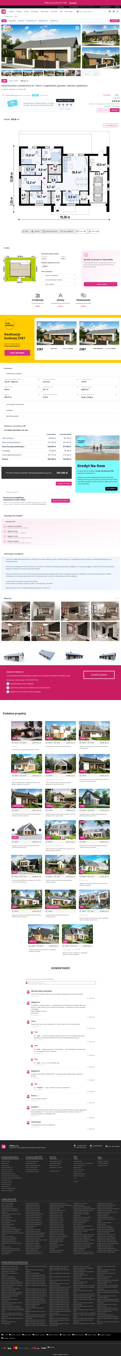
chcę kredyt (111, 489)
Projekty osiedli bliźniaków (8, 1227)
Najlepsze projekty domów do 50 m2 (59, 1292)
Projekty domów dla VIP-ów (8, 1240)
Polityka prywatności (103, 1163)
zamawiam (114, 21)
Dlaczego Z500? (78, 1161)
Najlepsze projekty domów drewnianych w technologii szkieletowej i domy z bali (12, 1283)
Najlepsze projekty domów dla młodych (107, 1285)
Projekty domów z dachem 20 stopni (82, 1236)
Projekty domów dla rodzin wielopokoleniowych (56, 1207)
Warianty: (4, 89)
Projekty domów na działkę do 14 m (106, 1240)
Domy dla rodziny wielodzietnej (9, 1176)
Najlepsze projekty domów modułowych (84, 1318)
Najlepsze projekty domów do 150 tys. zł (36, 1289)
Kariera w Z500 (78, 1171)
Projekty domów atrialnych (32, 1245)
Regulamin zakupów (103, 1161)
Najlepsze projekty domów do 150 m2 (35, 1280)
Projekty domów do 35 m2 (56, 1214)
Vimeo (29, 1335)
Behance (81, 1335)
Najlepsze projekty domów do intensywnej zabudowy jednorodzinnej (107, 1315)
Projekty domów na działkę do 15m (106, 1234)
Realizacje (43, 21)
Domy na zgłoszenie (6, 1205)
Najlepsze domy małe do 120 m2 (10, 1268)
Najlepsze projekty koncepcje (81, 1266)
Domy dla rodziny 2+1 (7, 1167)
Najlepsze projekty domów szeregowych (84, 1296)
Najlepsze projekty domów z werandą (107, 1290)
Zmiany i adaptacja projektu (33, 1165)
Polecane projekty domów (56, 1240)
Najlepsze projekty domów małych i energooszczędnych (106, 1296)
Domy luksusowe (6, 1247)
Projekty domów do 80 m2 (32, 1203)
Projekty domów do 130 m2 (56, 1227)
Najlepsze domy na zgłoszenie (9, 1266)
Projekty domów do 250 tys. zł (33, 1219)
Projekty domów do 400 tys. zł (105, 1247)
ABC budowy (44, 11)
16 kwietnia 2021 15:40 (39, 1065)
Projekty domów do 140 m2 (56, 1229)
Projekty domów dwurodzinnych (105, 1229)
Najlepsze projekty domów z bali (34, 1297)
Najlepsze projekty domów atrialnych (35, 1323)
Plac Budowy (8, 29)
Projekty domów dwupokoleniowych (83, 1210)
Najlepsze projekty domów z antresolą (35, 1301)
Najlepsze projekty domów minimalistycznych (104, 1283)
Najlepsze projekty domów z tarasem (35, 1322)
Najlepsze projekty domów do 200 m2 (35, 1282)
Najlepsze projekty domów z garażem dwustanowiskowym (83, 1272)
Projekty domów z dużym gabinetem (106, 1241)
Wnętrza (54, 21)
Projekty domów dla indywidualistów (11, 1229)
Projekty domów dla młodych (104, 1207)
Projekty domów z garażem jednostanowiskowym (56, 1251)
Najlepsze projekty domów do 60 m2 (59, 1294)
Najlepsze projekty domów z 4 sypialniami (84, 1313)
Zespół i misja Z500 (79, 1169)
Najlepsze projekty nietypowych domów (108, 1299)
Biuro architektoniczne (80, 1165)
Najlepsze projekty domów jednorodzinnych (8, 1322)
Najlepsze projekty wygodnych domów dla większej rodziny (11, 1303)
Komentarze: (13, 89)
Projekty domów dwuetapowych (81, 1207)
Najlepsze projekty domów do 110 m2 (59, 1301)
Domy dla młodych (6, 1184)
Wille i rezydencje (78, 1224)
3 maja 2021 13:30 (35, 996)
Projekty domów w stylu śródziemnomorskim (79, 1249)
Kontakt (76, 1181)
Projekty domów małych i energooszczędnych (103, 1214)
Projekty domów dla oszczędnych (10, 1231)
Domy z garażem (5, 1222)
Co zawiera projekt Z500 (32, 1161)
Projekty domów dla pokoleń (9, 1238)
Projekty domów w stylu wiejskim (82, 1247)
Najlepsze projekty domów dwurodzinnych (104, 1312)
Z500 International (54, 1171)
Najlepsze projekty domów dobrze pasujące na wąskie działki (10, 1289)
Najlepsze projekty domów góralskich (35, 1299)
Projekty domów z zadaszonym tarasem (108, 1243)
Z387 (3, 21)
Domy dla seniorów (6, 1182)
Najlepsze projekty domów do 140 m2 (59, 1306)
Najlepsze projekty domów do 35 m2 (59, 1290)
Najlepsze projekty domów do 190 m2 (59, 1297)
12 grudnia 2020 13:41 (36, 1026)
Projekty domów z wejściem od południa (84, 1229)
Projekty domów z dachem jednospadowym (104, 1223)
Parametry (12, 21)
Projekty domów (9, 16)
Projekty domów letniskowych (57, 1234)
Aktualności (34, 11)
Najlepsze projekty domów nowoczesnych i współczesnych (10, 1279)
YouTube (18, 1335)
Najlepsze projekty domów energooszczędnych (32, 1305)
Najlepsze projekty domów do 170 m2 (59, 1296)
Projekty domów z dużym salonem (106, 1238)
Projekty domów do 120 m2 (32, 1207)
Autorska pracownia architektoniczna (84, 1163)
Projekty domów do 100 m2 (32, 1205)
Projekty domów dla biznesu (9, 1241)
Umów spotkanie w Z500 (32, 1171)
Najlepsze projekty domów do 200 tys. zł (36, 1290)
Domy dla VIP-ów (5, 1186)
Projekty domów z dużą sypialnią (106, 1252)
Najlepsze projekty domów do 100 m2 (35, 1276)
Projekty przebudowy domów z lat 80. (107, 1212)
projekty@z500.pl (97, 1146)
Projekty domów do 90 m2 (56, 1212)
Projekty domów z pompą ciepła (81, 1217)
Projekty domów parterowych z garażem (84, 1240)
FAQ (75, 1178)
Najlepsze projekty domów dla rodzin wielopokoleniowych (59, 1284)
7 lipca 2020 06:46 (35, 1078)
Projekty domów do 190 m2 (56, 1221)
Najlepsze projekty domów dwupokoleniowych (80, 1283)
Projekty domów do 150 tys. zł (33, 1215)
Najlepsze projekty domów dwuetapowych (80, 1276)
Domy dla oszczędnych (7, 1190)
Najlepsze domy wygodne (32, 1273)
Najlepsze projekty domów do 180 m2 (59, 1303)
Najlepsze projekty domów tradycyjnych (12, 1292)
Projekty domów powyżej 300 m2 (34, 1214)
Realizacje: (21, 89)
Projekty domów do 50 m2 (56, 1215)
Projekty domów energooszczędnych (35, 1233)
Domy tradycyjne (5, 1226)
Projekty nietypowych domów (105, 1217)
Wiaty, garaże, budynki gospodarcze (83, 1226)
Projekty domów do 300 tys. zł (33, 1221)
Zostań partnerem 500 (55, 1161)
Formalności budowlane (32, 1169)
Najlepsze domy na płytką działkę (82, 1297)
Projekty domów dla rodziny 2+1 (33, 1252)
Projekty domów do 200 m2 (32, 1210)
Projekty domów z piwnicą (32, 1241)
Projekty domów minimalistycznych (106, 1205)
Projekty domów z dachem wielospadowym (80, 1232)
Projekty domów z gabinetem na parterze (84, 1208)
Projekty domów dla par (7, 1236)
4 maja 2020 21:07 (35, 1100)
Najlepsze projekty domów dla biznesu (11, 1313)
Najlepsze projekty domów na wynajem (107, 1280)
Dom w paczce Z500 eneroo (8, 1221)
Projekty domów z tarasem (32, 1243)
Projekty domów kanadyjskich (33, 1224)
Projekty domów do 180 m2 (56, 1226)
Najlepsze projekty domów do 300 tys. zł (36, 1294)
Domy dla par (5, 1163)
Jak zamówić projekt (31, 1163)
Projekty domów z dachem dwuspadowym (56, 1242)
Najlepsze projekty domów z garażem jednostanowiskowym (83, 1269)
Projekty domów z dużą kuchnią (105, 1236)
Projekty (11, 11)
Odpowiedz (91, 998)
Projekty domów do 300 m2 (32, 1212)
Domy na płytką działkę (79, 1222)
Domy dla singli (5, 1161)
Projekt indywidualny (79, 1174)
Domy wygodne (5, 1253)
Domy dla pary (5, 1165)
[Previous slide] (4, 73)
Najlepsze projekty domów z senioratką (83, 1285)
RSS (7, 1335)
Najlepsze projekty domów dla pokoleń (11, 1308)
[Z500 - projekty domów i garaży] (3, 11)
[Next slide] (77, 73)
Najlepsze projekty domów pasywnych (35, 1303)
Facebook (42, 1335)
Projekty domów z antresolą (32, 1229)
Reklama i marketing (79, 1176)
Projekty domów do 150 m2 (32, 1208)
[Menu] (118, 11)
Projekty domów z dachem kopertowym (83, 1234)
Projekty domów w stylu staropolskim (83, 1252)
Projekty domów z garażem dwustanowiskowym (80, 1204)
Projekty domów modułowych (81, 1241)
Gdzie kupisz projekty (55, 1163)
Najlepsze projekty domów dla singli (59, 1266)
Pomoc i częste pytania (32, 1167)
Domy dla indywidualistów (8, 1188)
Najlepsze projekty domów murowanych (108, 1309)
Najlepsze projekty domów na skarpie (35, 1315)
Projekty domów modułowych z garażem (108, 1250)
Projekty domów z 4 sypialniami (81, 1238)
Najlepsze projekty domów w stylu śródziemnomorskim (106, 1270)
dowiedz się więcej (64, 483)
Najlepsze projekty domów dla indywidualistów (9, 1296)
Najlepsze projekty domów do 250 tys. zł (36, 1292)
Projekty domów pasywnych (32, 1231)
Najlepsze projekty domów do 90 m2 (59, 1289)
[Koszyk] (114, 11)
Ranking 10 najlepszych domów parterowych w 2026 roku (9, 1270)
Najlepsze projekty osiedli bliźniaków (11, 1294)
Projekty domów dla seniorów (57, 1210)
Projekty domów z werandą (104, 1210)
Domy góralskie (29, 1227)
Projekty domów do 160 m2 (56, 1231)
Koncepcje (52, 1248)
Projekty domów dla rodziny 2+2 (33, 1253)
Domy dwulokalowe (6, 1252)
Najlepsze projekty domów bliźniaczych (83, 1294)
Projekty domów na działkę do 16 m (106, 1248)
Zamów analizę (102, 284)
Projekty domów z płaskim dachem (34, 1236)
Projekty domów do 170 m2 (56, 1219)
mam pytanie (103, 110)
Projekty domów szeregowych (81, 1221)
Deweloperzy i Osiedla (56, 1167)
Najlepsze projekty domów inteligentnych (36, 1325)
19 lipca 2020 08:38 (38, 1089)
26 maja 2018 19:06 (35, 1127)
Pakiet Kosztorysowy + (60, 501)
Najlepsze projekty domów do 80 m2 (35, 1275)
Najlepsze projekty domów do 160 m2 (59, 1308)
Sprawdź (72, 3)
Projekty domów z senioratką (81, 1212)
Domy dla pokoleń (6, 1180)
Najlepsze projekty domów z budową (107, 1308)
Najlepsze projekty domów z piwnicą (35, 1320)
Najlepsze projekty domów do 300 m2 (35, 1283)
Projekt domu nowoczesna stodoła (58, 1236)
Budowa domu (77, 1167)
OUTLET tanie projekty (7, 1203)
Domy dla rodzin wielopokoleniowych (11, 1178)
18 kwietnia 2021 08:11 (36, 1015)
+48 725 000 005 (115, 1146)
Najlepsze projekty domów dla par (10, 1306)
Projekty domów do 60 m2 (56, 1217)
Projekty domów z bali (31, 1226)
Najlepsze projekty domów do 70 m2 (59, 1299)
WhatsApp (12, 1338)
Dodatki (18, 11)
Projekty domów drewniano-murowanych (108, 1208)
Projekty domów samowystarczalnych (83, 1253)
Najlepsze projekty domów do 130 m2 (59, 1304)
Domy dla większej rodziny (8, 1174)
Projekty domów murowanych (105, 1227)
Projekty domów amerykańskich (34, 1222)
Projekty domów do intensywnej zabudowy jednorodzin (105, 1232)
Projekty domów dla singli (32, 1248)
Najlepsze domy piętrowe (8, 1276)
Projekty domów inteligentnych (33, 1247)
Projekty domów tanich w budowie (34, 1234)
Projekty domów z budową (104, 1226)
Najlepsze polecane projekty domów (59, 1318)
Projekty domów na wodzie (56, 1233)
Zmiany (26, 11)
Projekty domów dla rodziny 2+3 (57, 1203)
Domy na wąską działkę (7, 1224)
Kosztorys (21, 21)
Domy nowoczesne (6, 1217)
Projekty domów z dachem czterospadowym (56, 1246)
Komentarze (31, 21)
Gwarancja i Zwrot (102, 1165)
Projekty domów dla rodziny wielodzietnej (60, 1205)
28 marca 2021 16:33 (38, 1053)
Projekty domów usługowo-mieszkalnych (36, 1240)
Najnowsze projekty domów (56, 1238)
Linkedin (94, 1335)
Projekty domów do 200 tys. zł (33, 1217)
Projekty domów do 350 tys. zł (105, 1245)
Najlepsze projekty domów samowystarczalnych (104, 1277)
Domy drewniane (6, 1219)
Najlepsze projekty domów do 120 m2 (35, 1278)
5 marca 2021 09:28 (38, 1039)
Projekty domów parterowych (9, 1208)
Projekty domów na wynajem (105, 1203)
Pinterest (56, 1335)
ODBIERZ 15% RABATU (65, 100)
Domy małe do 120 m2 (7, 1207)
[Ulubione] (110, 11)
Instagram (108, 1335)
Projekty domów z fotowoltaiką (81, 1245)
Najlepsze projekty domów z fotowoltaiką (84, 1323)
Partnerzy (54, 11)
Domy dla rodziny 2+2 (7, 1169)
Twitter (69, 1335)
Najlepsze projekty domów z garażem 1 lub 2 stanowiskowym (11, 1286)
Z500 (61, 11)
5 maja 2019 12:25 (35, 1115)
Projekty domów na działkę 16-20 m (10, 1250)
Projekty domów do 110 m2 (56, 1224)
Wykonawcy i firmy (55, 1165)
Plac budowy (69, 11)
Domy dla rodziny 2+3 (7, 1171)
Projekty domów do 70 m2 (56, 1222)
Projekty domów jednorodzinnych (10, 1248)
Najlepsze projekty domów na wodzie (59, 1309)
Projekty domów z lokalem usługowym (83, 1243)
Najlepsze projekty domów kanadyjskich (36, 1296)
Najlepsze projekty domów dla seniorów (60, 1287)
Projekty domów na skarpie (32, 1238)
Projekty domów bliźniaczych (81, 1219)
